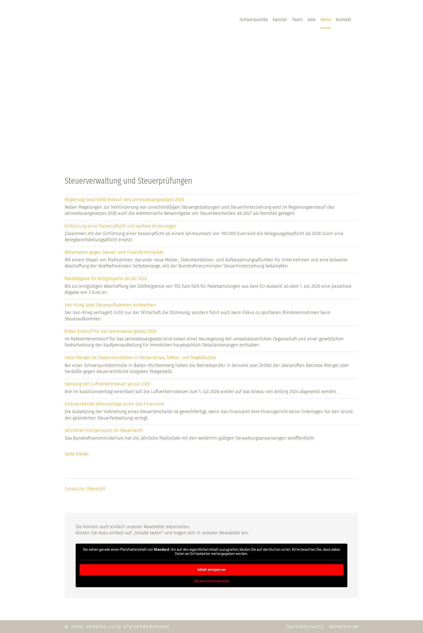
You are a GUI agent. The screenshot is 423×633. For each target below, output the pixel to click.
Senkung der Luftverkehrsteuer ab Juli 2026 (107, 384)
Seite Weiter (77, 454)
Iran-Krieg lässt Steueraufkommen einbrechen (110, 305)
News (325, 19)
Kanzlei (280, 19)
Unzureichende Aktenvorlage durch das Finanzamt (114, 404)
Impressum (343, 626)
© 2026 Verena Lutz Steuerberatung (117, 626)
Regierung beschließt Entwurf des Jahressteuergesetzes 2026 (124, 199)
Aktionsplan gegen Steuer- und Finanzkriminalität (114, 252)
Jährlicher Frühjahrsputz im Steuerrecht (104, 430)
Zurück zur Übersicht (85, 488)
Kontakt (343, 19)
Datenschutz (305, 626)
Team (297, 19)
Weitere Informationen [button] (211, 581)
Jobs (311, 19)
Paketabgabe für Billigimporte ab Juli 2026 (106, 278)
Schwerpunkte (254, 19)
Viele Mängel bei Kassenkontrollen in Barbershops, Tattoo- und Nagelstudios (140, 357)
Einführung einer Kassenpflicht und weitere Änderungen (120, 226)
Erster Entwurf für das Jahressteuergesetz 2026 (110, 331)
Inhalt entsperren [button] (212, 570)
